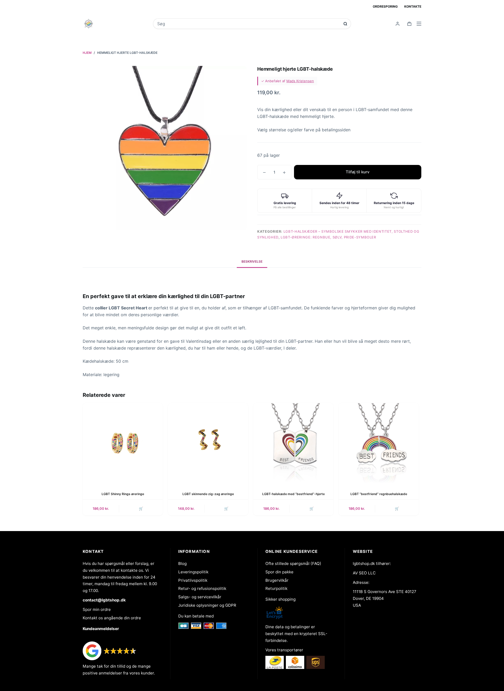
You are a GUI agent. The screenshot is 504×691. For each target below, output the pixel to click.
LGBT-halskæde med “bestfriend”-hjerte (293, 494)
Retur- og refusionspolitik (202, 588)
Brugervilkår (276, 580)
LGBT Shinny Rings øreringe (123, 494)
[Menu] (419, 23)
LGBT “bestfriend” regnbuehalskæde (378, 494)
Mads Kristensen (300, 81)
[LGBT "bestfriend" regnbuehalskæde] (379, 443)
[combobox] (248, 23)
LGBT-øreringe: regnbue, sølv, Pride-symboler (328, 237)
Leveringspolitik (193, 571)
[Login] (398, 24)
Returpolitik (276, 588)
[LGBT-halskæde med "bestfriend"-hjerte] (293, 443)
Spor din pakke (279, 571)
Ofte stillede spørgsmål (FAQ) (293, 563)
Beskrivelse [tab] (252, 261)
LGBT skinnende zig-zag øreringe (208, 494)
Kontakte (412, 6)
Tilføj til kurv (358, 171)
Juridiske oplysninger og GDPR (207, 605)
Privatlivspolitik (192, 580)
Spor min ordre (97, 609)
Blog (182, 563)
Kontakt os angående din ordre (112, 617)
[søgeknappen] (345, 23)
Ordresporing (385, 6)
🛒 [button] (141, 508)
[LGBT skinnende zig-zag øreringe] (208, 443)
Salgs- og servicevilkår (199, 596)
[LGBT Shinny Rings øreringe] (123, 443)
